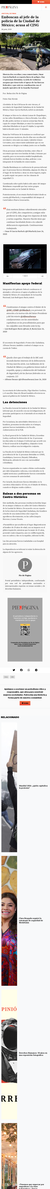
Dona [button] (41, 2)
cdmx (6, 677)
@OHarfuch (24, 310)
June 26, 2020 (40, 379)
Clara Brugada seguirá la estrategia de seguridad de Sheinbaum (31, 920)
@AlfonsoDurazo (28, 316)
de (25, 276)
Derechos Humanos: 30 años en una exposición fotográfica (33, 1054)
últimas (12, 13)
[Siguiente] (42, 276)
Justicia (4, 13)
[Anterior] (8, 276)
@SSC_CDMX (13, 310)
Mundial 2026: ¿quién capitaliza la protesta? (33, 786)
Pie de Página (25, 575)
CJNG (12, 677)
